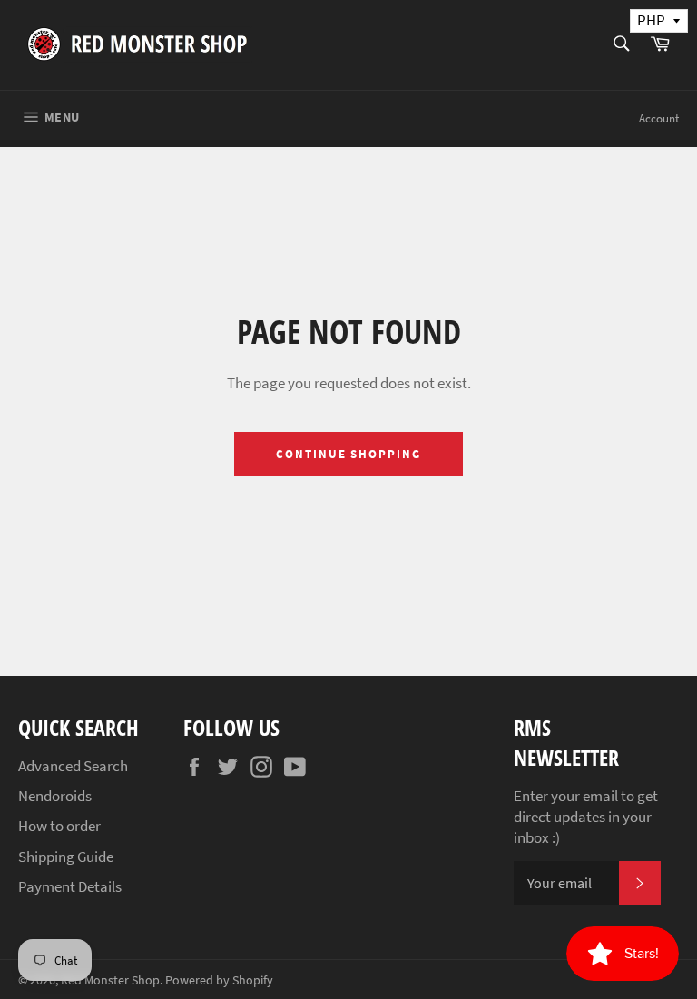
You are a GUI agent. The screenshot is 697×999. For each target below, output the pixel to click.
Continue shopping (348, 454)
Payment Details (70, 886)
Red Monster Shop (110, 980)
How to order (59, 826)
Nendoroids (55, 796)
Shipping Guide (65, 857)
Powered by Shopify (219, 980)
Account (659, 118)
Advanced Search (73, 766)
